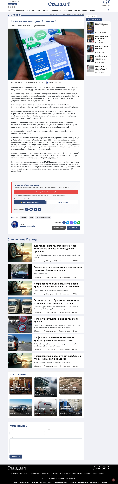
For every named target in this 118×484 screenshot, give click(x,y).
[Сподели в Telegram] (75, 222)
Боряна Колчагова (55, 82)
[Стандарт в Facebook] (27, 209)
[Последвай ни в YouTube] (99, 468)
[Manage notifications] (113, 479)
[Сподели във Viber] (71, 222)
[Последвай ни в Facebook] (95, 468)
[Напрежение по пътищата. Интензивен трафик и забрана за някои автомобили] (20, 288)
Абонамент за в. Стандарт (98, 482)
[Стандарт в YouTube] (31, 209)
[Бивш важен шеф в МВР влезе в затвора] (90, 38)
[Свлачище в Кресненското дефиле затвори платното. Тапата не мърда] (20, 271)
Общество (37, 261)
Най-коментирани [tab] (94, 20)
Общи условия (24, 482)
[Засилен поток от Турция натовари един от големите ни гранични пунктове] (20, 305)
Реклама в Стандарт (61, 482)
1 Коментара (74, 228)
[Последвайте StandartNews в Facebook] (8, 7)
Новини (52, 14)
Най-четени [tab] (92, 17)
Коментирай (59, 228)
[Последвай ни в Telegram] (108, 468)
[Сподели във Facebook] (64, 222)
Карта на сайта (83, 482)
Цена (31, 217)
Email (48, 430)
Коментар (13, 437)
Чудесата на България (60, 474)
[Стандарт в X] (39, 209)
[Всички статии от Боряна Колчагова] (14, 224)
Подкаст (45, 474)
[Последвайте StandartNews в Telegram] (15, 7)
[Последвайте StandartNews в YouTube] (12, 7)
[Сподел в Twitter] (67, 222)
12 (98, 32)
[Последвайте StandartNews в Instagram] (10, 7)
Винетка (24, 217)
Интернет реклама (46, 482)
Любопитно (77, 474)
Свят (95, 474)
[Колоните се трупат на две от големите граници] (20, 324)
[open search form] (108, 10)
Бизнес (58, 14)
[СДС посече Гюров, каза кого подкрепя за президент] (90, 48)
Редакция (35, 482)
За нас (15, 482)
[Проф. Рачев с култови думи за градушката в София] (90, 68)
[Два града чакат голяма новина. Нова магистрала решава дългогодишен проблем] (20, 252)
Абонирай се (12, 4)
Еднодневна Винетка (43, 217)
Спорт (101, 474)
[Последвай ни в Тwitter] (104, 468)
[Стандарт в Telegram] (35, 209)
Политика (24, 474)
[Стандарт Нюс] (17, 470)
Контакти (73, 482)
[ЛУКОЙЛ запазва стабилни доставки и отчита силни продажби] (90, 58)
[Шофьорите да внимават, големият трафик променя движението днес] (20, 342)
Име (11, 430)
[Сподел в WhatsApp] (78, 222)
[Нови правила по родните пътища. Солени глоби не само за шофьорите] (20, 360)
